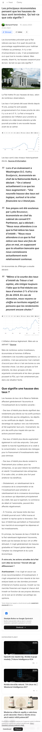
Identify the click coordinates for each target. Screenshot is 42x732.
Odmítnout (7, 729)
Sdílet (20, 32)
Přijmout (18, 729)
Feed (11, 2)
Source (13, 344)
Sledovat (19, 627)
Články (19, 2)
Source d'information (17, 161)
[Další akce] (36, 663)
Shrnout (8, 32)
